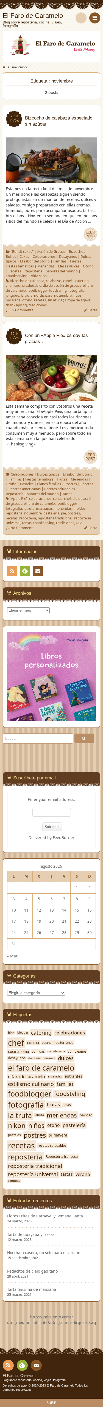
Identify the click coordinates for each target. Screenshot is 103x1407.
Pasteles (27, 484)
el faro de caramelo (39, 503)
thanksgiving (16, 305)
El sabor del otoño (35, 261)
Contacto (38, 571)
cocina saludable (27, 285)
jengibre (12, 295)
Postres (71, 484)
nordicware (43, 295)
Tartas (67, 494)
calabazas (54, 280)
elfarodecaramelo (26, 1076)
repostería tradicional (55, 518)
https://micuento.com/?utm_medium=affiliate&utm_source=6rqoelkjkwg (51, 1319)
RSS (12, 571)
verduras (14, 1181)
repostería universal (33, 1174)
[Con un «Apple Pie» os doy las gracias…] (51, 397)
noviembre (63, 295)
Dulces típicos (48, 474)
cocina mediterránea (58, 1042)
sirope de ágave (77, 300)
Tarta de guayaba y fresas (31, 1234)
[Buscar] (81, 17)
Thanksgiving (16, 276)
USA (79, 523)
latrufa (29, 508)
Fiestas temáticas (20, 266)
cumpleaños (77, 1051)
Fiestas (75, 261)
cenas (57, 498)
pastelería (51, 513)
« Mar (12, 956)
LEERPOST (90, 234)
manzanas (44, 508)
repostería (27, 518)
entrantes (73, 1076)
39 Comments (21, 310)
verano (83, 1174)
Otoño (88, 266)
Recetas (15, 271)
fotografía (76, 290)
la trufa (26, 295)
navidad (86, 1115)
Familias (59, 261)
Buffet (11, 256)
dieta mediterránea (41, 1058)
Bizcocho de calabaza (27, 280)
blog (11, 1033)
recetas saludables (52, 1145)
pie (63, 513)
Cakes (24, 256)
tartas (27, 523)
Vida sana (39, 276)
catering (82, 280)
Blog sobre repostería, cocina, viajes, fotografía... (35, 1380)
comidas (38, 1051)
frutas (53, 1104)
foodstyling (69, 1094)
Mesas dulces (68, 266)
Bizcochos (77, 251)
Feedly (25, 571)
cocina (33, 1042)
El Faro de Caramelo (19, 1376)
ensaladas (55, 1076)
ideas (67, 1105)
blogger (22, 1032)
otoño (27, 300)
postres (74, 513)
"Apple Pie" (18, 498)
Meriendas (45, 266)
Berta (92, 310)
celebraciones (40, 498)
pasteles (14, 1135)
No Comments (22, 527)
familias (65, 1084)
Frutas (62, 479)
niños (36, 1125)
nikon (17, 1125)
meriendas (63, 508)
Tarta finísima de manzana (31, 1289)
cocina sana (18, 1051)
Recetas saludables (59, 489)
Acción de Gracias (51, 251)
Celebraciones (44, 256)
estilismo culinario (31, 1084)
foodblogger (37, 290)
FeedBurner (63, 837)
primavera (58, 1135)
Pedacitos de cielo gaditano (32, 1271)
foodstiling (58, 290)
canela (68, 280)
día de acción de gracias (62, 285)
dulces (66, 1058)
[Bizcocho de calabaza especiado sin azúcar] (51, 180)
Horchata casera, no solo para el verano (43, 1252)
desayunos (17, 1058)
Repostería (33, 271)
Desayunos (68, 256)
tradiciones (38, 305)
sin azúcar (55, 300)
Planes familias (49, 484)
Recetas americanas (25, 489)
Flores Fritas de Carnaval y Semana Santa (45, 1216)
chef (9, 285)
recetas (40, 300)
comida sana (56, 1051)
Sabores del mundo (62, 271)
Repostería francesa (62, 1156)
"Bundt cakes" (22, 251)
